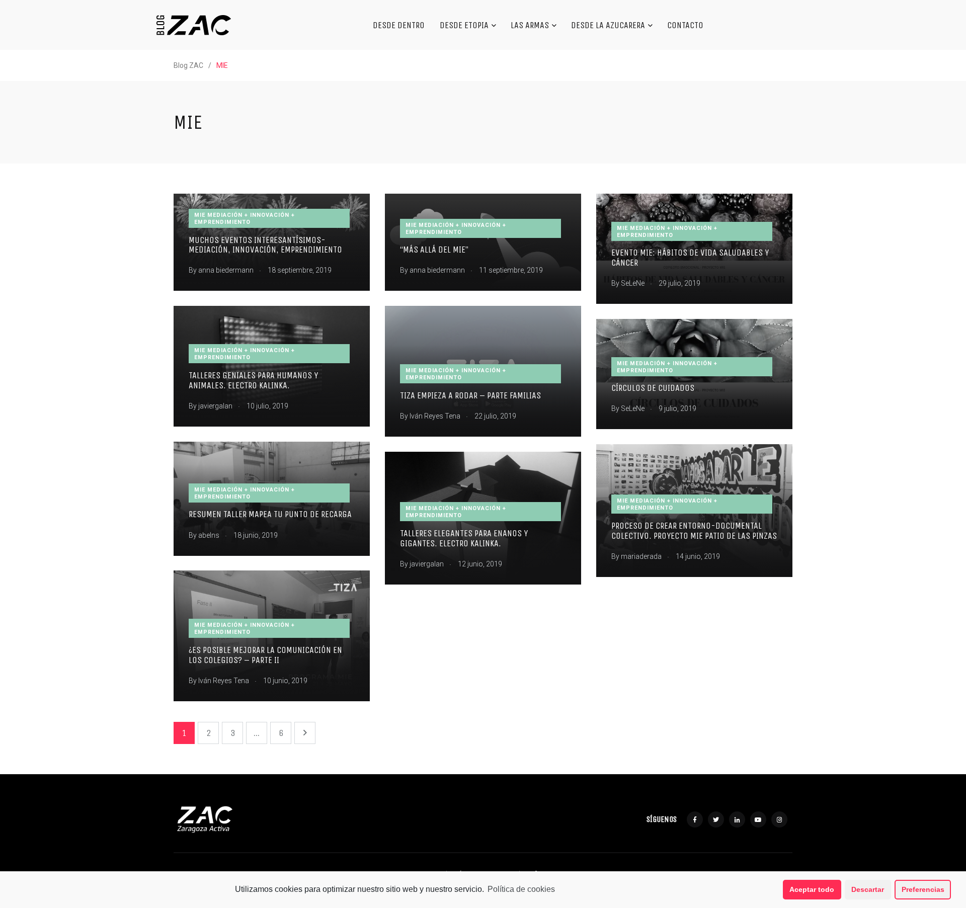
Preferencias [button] (923, 889)
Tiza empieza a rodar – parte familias (470, 395)
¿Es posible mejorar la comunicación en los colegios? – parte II (265, 655)
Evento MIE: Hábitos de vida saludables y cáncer (690, 257)
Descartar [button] (867, 889)
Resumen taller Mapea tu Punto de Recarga (270, 514)
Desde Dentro (399, 25)
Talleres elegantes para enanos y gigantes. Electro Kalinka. (464, 538)
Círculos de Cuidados (652, 388)
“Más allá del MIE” (434, 250)
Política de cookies (521, 889)
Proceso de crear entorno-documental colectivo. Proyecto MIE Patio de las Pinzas (694, 530)
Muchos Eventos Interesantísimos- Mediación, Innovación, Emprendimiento (265, 245)
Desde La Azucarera (608, 25)
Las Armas (530, 25)
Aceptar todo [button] (811, 889)
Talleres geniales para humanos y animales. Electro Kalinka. (253, 380)
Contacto (685, 25)
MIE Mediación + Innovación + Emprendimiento (244, 218)
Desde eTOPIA (464, 25)
